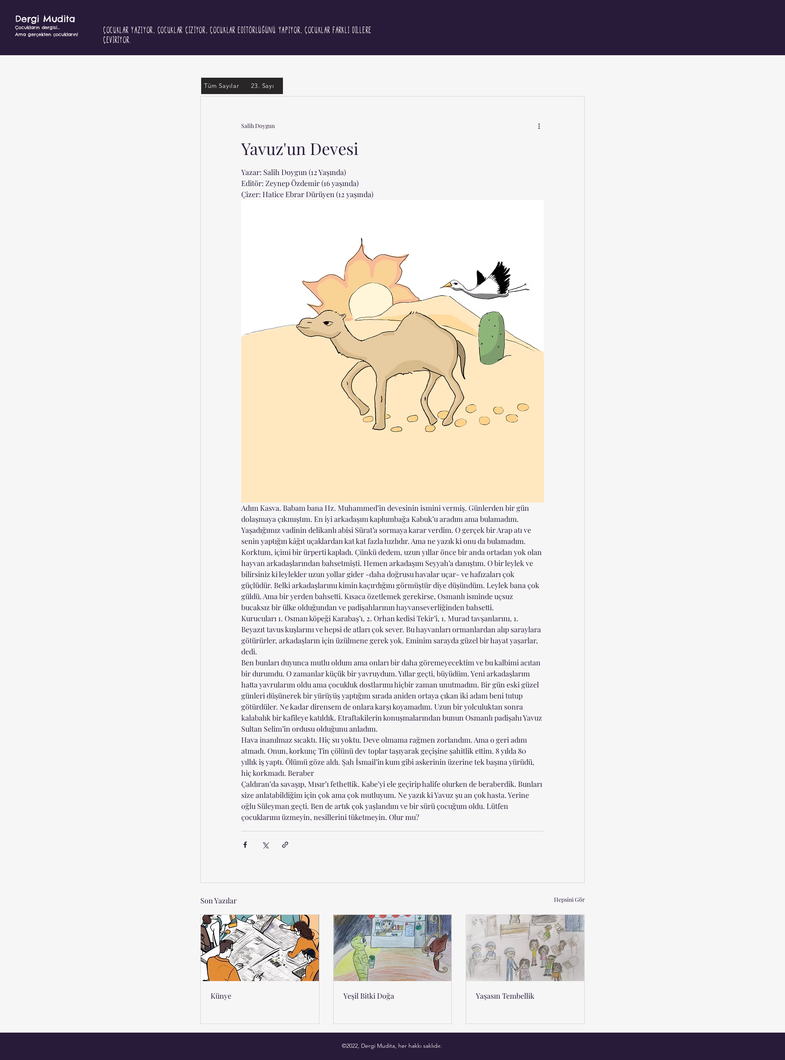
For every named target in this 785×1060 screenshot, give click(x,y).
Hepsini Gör (569, 899)
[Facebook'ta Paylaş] (245, 845)
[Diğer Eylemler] (539, 126)
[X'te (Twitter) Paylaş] (265, 845)
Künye (221, 996)
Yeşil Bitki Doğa (368, 996)
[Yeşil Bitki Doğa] (393, 948)
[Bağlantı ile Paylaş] (285, 845)
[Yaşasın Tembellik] (525, 948)
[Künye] (260, 948)
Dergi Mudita (45, 19)
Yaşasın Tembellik (505, 996)
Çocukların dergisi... (37, 27)
